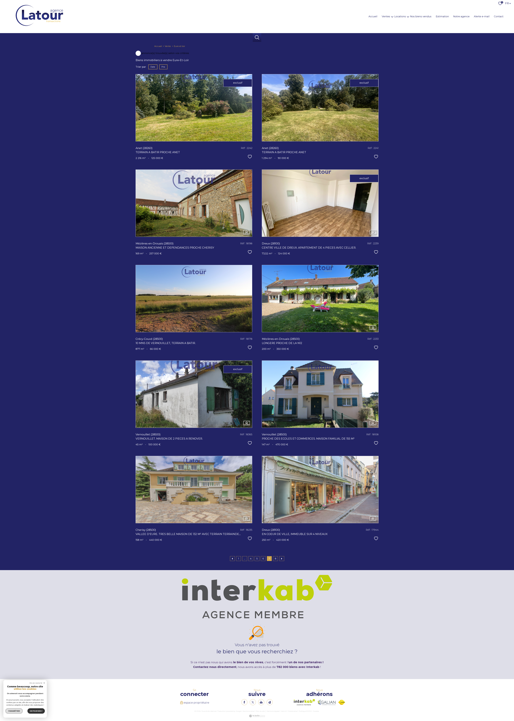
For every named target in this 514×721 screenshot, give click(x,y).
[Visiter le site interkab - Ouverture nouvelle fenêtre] (304, 702)
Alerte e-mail (482, 16)
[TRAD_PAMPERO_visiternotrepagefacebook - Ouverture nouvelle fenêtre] (244, 702)
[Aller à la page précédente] (232, 558)
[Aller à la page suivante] (281, 558)
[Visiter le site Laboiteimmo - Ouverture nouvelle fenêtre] (257, 716)
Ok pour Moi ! (36, 711)
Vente (168, 46)
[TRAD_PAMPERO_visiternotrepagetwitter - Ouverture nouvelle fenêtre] (253, 702)
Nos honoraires (248, 711)
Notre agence (461, 16)
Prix (163, 67)
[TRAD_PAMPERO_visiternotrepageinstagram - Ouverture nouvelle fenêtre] (261, 702)
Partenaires (292, 711)
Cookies (316, 711)
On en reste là (35, 683)
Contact (498, 16)
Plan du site (260, 711)
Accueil (373, 16)
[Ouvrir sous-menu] (392, 16)
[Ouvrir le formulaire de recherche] (257, 37)
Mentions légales (273, 711)
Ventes (386, 16)
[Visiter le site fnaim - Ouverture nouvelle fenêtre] (341, 702)
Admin (283, 711)
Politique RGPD (305, 711)
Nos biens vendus (420, 16)
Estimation (442, 16)
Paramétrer (14, 711)
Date (152, 67)
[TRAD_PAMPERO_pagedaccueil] (39, 26)
